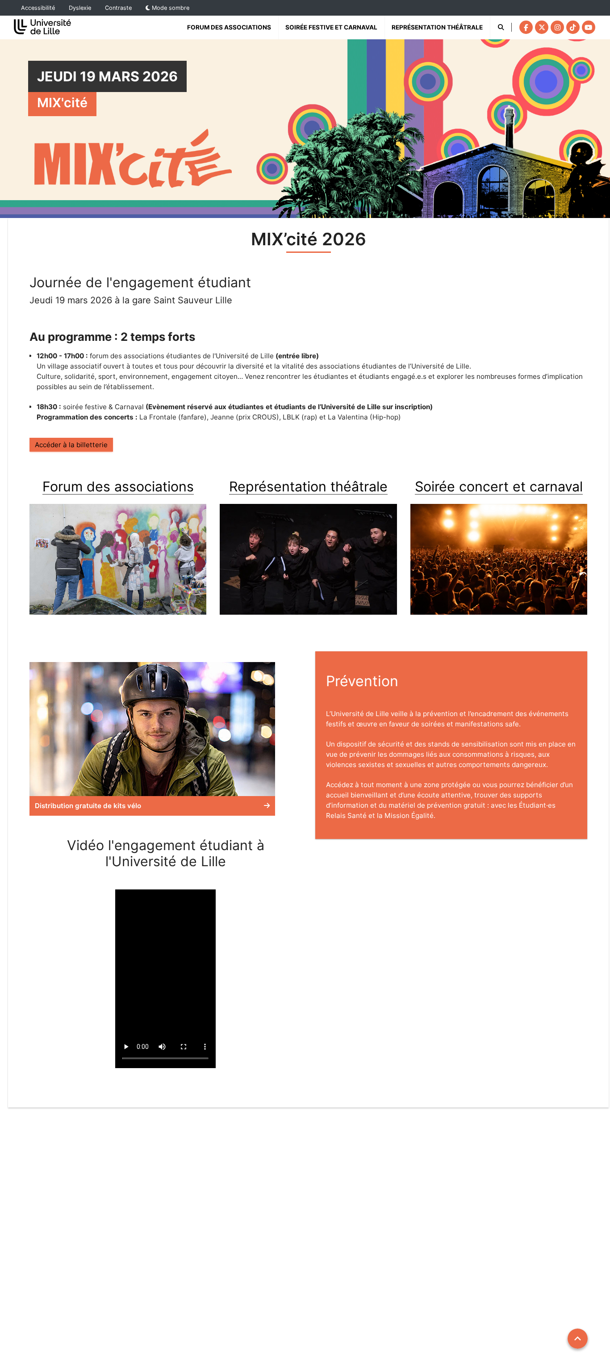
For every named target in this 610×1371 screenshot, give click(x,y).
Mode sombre (169, 7)
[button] (152, 739)
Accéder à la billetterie (71, 444)
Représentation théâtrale (441, 27)
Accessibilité (38, 7)
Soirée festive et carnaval (331, 27)
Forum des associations (229, 27)
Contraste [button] (118, 7)
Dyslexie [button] (80, 7)
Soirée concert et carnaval (499, 486)
